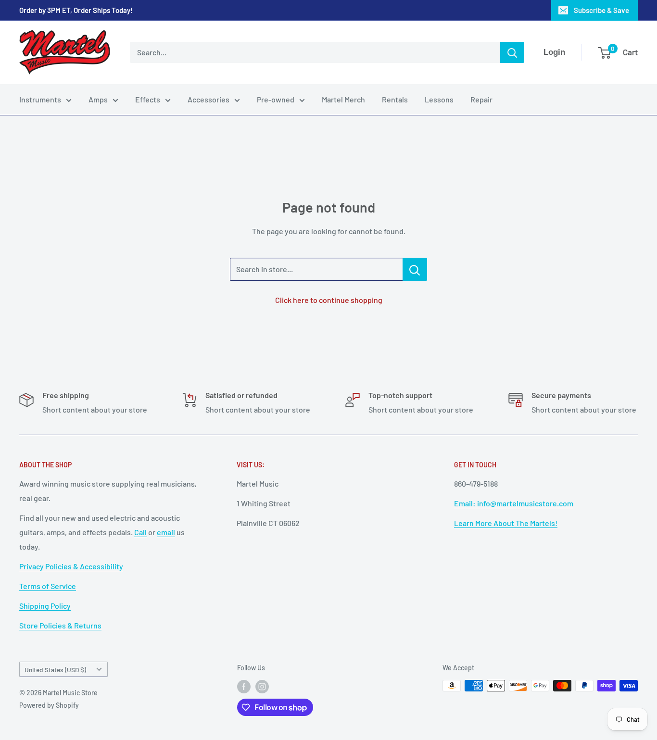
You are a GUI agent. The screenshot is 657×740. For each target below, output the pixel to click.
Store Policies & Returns (60, 625)
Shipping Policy (45, 605)
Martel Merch (343, 99)
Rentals (395, 99)
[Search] (512, 52)
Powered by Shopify (49, 705)
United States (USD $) (55, 669)
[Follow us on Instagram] (262, 686)
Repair (481, 99)
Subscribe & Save (601, 10)
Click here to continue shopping (328, 299)
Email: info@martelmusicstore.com (513, 503)
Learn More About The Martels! (505, 522)
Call (140, 532)
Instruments (40, 99)
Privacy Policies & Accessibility (71, 566)
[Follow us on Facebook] (244, 686)
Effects (147, 99)
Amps (98, 99)
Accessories (208, 99)
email (166, 532)
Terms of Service (47, 585)
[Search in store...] (415, 269)
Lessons (439, 99)
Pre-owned (275, 99)
